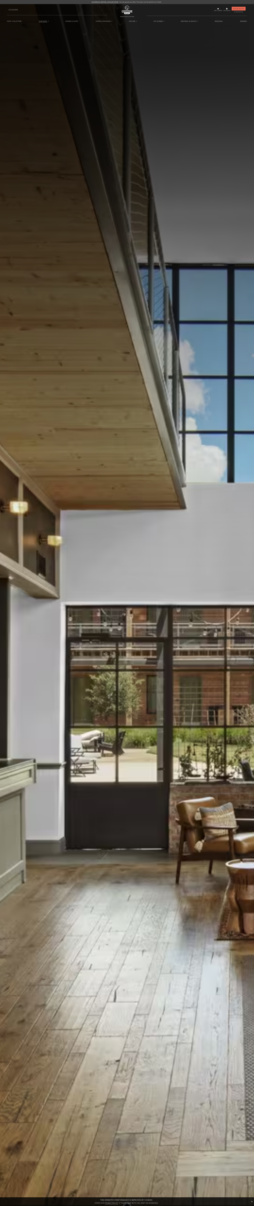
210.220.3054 (13, 10)
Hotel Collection (14, 21)
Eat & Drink (158, 21)
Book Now (238, 8)
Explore (132, 21)
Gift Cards (218, 10)
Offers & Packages (103, 21)
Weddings (219, 21)
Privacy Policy (111, 1203)
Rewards (243, 21)
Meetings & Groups (189, 21)
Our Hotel (43, 21)
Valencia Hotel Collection (104, 2)
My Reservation (238, 12)
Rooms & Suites (72, 21)
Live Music (227, 10)
